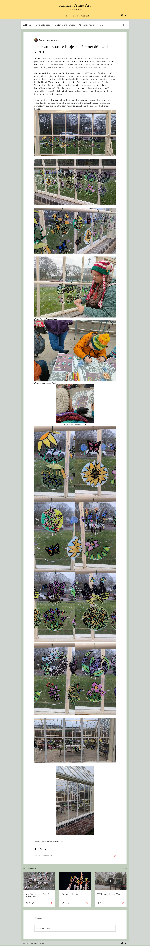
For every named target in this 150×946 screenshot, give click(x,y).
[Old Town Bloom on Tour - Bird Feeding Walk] (39, 881)
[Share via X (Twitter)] (41, 849)
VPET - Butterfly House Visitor (109, 894)
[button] (124, 25)
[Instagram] (122, 15)
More (100, 25)
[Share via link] (46, 849)
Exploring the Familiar (65, 25)
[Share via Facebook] (35, 849)
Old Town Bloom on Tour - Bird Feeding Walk (38, 895)
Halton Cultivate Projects (44, 841)
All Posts (27, 25)
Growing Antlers (86, 25)
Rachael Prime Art (75, 5)
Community (58, 841)
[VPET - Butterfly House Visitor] (111, 881)
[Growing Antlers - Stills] (75, 881)
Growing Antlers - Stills (71, 894)
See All (124, 868)
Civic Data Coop (43, 25)
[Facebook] (119, 15)
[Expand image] (54, 462)
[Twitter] (125, 15)
